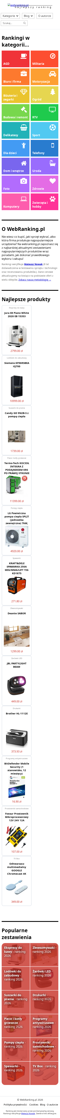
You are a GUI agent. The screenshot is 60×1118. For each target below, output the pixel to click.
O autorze (44, 16)
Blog (27, 16)
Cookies (33, 1104)
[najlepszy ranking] (18, 5)
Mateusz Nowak (28, 1113)
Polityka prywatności (15, 1104)
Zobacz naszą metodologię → (34, 279)
